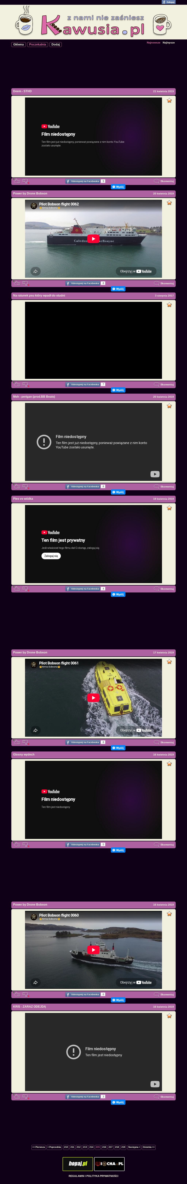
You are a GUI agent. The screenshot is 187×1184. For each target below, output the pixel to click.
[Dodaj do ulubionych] (170, 99)
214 (91, 1147)
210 (66, 1147)
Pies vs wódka (23, 498)
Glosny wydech (24, 754)
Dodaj (55, 44)
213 (85, 1147)
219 (123, 1147)
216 (104, 1147)
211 (72, 1147)
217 (110, 1147)
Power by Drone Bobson (30, 193)
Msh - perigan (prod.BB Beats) (34, 396)
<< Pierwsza (38, 1147)
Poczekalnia (37, 44)
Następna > (134, 1147)
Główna (18, 44)
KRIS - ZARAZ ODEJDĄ (29, 1006)
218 (117, 1147)
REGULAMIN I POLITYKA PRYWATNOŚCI (93, 1176)
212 (79, 1147)
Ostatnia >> (149, 1147)
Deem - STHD (22, 91)
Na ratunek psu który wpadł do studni (39, 295)
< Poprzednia (54, 1147)
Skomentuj (167, 181)
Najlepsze (169, 42)
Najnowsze (153, 42)
